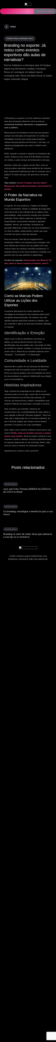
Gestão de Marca (13, 38)
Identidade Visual (26, 38)
